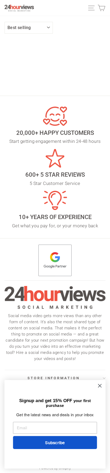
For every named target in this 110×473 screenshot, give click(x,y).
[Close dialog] (100, 386)
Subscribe (55, 443)
